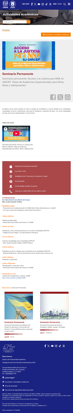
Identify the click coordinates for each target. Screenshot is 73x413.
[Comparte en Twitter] (60, 97)
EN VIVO (25, 4)
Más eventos (6, 288)
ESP (55, 4)
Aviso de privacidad (11, 386)
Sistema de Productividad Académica (14, 359)
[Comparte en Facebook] (53, 97)
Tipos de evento (9, 22)
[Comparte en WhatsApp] (68, 97)
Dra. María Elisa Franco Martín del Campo (16, 200)
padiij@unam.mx (42, 405)
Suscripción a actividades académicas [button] (57, 35)
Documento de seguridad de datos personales (19, 390)
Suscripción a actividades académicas (17, 382)
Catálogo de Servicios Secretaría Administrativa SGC (18, 362)
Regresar (7, 30)
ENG (60, 4)
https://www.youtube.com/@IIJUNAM (14, 278)
